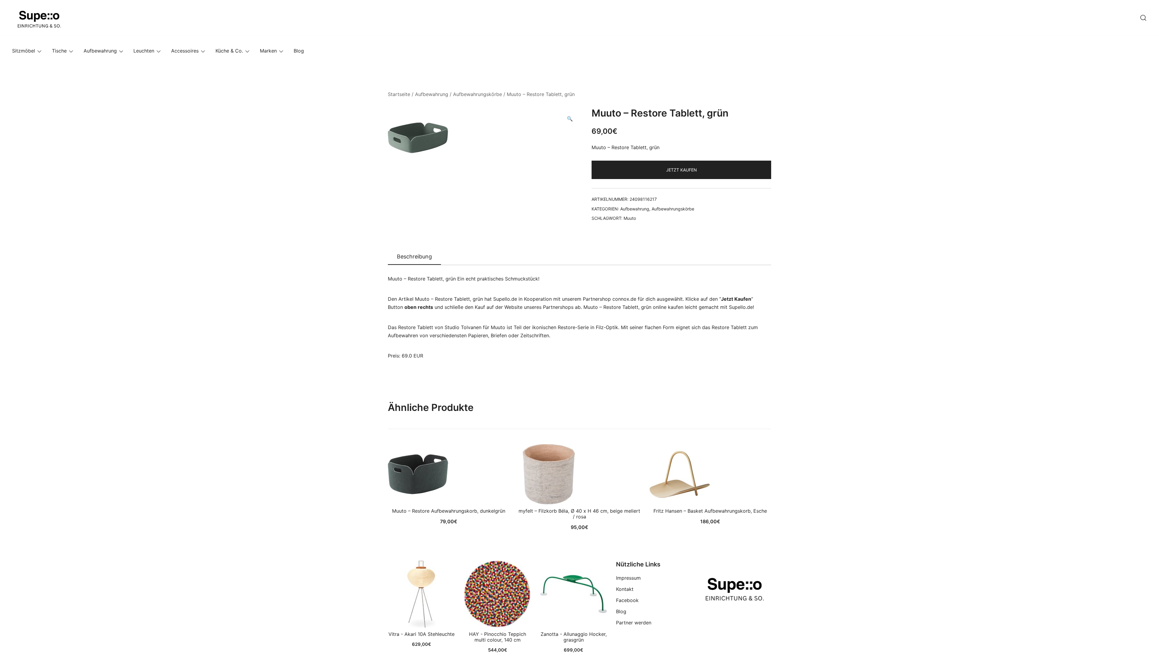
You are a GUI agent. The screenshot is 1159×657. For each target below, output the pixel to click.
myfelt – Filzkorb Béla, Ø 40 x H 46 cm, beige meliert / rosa (579, 514)
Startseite (399, 94)
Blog (299, 51)
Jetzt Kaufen (681, 169)
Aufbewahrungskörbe (477, 94)
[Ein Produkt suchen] (1143, 18)
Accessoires (185, 51)
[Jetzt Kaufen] (421, 594)
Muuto (630, 218)
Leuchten (143, 51)
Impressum (628, 578)
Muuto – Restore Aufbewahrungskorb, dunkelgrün (448, 511)
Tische (59, 51)
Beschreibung (414, 256)
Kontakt (625, 589)
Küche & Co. (229, 51)
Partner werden (633, 623)
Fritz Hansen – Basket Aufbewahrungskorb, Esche (710, 511)
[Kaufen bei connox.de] (573, 594)
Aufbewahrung (100, 51)
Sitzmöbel (23, 51)
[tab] (414, 257)
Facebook (627, 600)
